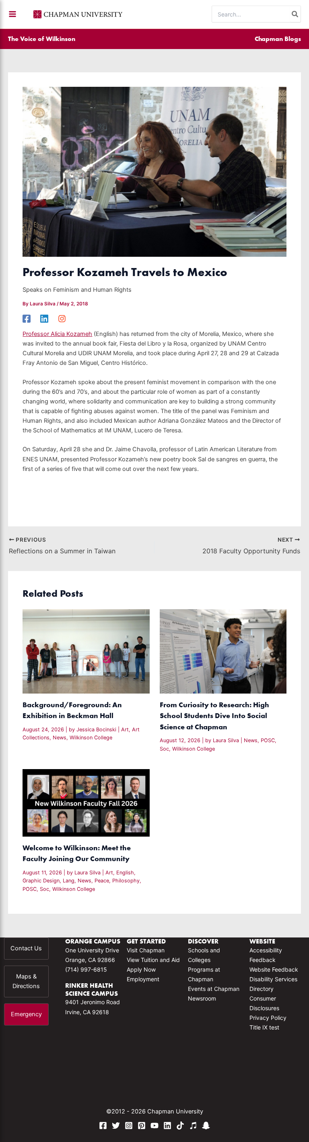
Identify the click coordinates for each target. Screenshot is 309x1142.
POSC (268, 740)
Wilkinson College (91, 738)
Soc (164, 749)
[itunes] (193, 1126)
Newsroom (202, 998)
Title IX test (264, 1027)
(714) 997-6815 (86, 969)
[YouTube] (154, 1126)
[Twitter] (116, 1126)
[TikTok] (180, 1126)
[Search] (295, 14)
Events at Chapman (213, 988)
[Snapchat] (206, 1126)
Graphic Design (41, 881)
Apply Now (141, 969)
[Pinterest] (142, 1126)
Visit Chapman (146, 950)
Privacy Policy (267, 1017)
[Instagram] (62, 319)
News (59, 738)
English (125, 873)
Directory (261, 988)
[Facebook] (27, 319)
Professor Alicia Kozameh (57, 334)
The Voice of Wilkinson (41, 39)
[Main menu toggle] (12, 14)
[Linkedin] (44, 319)
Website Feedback (273, 969)
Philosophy (126, 881)
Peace (102, 881)
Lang (68, 881)
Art (125, 730)
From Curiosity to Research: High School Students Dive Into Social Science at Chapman (214, 715)
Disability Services (273, 979)
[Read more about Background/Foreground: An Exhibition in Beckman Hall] (86, 651)
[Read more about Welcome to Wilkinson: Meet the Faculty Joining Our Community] (86, 802)
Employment (143, 979)
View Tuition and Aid (153, 959)
